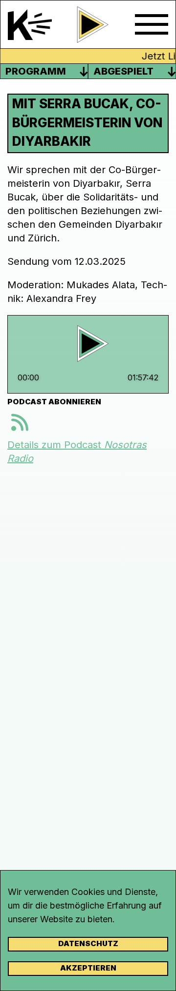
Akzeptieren (88, 967)
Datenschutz (88, 943)
